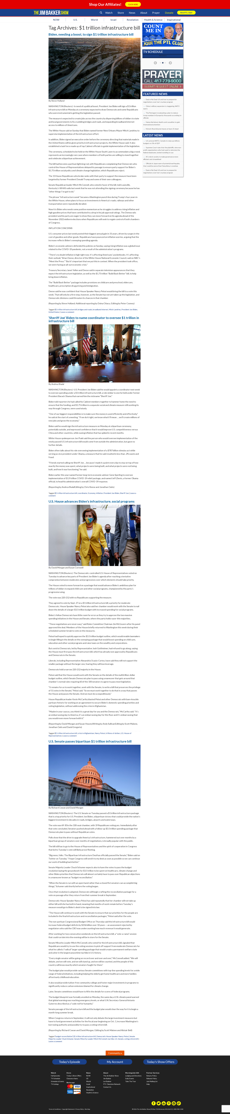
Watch (108, 12)
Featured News (155, 94)
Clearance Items (72, 1078)
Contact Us (107, 1087)
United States (54, 312)
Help (148, 1084)
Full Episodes (55, 1076)
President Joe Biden (129, 309)
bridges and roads (85, 309)
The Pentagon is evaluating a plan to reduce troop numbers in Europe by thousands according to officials (162, 115)
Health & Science (153, 19)
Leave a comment (67, 312)
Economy (91, 493)
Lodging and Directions (133, 1076)
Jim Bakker (51, 12)
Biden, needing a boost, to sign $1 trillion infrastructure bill (91, 34)
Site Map (87, 1109)
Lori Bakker (107, 1081)
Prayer (156, 12)
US (87, 1078)
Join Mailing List (151, 1081)
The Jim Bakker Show (111, 1076)
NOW (56, 19)
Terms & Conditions (55, 1109)
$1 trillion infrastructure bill (66, 309)
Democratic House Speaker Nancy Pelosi (112, 1036)
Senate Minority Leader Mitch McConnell (90, 1039)
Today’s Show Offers (73, 1076)
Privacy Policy (79, 1109)
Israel (113, 19)
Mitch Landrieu (115, 309)
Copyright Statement (68, 1109)
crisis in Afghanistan (86, 733)
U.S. (75, 19)
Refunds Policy (151, 1078)
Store (121, 12)
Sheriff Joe (124, 493)
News (132, 12)
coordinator (82, 493)
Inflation (99, 493)
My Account (115, 1062)
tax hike (111, 1039)
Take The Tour (130, 1081)
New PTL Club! (186, 13)
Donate (169, 12)
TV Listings (55, 1084)
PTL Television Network (111, 1084)
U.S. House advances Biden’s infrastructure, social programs (92, 501)
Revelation (132, 19)
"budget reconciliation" (64, 1036)
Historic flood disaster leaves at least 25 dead (162, 129)
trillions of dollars (113, 733)
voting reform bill (131, 1039)
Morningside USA (132, 1073)
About (143, 12)
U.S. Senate (119, 1039)
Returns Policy (151, 1076)
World (94, 19)
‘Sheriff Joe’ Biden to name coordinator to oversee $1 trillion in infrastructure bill (94, 319)
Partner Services (152, 1073)
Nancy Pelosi (100, 733)
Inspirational (174, 19)
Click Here (133, 4)
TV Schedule (55, 1078)
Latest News (153, 135)
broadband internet (100, 309)
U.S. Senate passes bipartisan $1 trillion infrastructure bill (90, 741)
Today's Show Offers (160, 1062)
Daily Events (129, 1078)
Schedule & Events (57, 1081)
